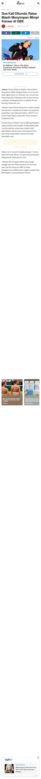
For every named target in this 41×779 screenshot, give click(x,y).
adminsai (11, 26)
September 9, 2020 (23, 26)
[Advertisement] (20, 142)
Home (3, 9)
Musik (8, 9)
